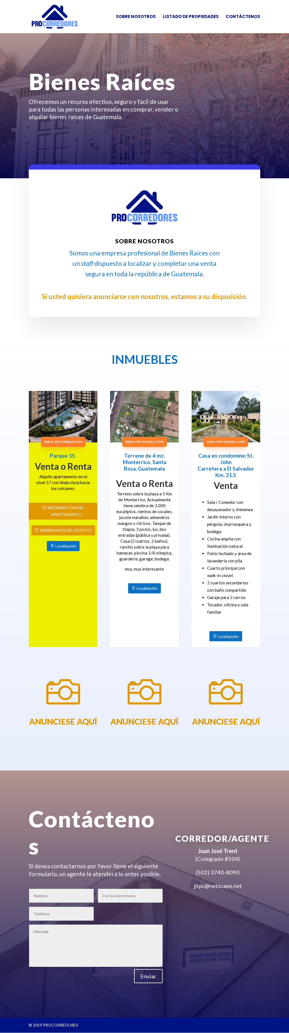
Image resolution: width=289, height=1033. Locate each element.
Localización (65, 546)
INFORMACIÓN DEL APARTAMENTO (65, 511)
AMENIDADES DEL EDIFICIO (66, 530)
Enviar (148, 976)
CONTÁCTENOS (243, 17)
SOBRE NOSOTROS (136, 17)
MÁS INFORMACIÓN (63, 442)
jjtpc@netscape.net (218, 885)
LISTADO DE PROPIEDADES (191, 17)
